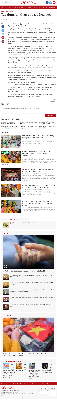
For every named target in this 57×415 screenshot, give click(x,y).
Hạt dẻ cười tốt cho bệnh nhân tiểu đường (28, 122)
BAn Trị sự (41, 388)
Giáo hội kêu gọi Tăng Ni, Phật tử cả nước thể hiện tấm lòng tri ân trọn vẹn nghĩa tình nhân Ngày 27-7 (27, 354)
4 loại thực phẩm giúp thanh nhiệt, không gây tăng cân (9, 127)
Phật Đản (53, 390)
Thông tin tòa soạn (24, 383)
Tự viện (42, 7)
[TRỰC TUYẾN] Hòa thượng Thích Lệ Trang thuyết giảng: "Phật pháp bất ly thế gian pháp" (32, 283)
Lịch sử (3, 10)
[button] (52, 370)
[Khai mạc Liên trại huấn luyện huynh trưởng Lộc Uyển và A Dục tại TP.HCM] (11, 141)
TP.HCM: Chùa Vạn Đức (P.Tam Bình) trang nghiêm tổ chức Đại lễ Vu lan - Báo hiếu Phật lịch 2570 (34, 374)
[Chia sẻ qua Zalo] (2, 33)
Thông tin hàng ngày (12, 361)
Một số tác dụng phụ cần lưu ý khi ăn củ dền (47, 127)
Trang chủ (4, 7)
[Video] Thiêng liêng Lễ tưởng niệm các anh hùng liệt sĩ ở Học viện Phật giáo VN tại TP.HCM (31, 298)
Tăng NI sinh (47, 390)
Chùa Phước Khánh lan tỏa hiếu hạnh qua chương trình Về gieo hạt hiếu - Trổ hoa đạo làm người (37, 203)
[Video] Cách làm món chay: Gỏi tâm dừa (23, 223)
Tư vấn (33, 7)
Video (18, 7)
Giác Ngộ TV (15, 383)
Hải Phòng (41, 392)
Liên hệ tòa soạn (32, 383)
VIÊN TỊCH (53, 388)
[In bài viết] (2, 41)
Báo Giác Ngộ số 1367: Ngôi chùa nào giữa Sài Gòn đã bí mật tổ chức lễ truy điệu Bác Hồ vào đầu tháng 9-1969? (9, 370)
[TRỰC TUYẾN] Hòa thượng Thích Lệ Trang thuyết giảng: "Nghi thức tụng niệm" (30, 305)
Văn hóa (14, 7)
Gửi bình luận (50, 115)
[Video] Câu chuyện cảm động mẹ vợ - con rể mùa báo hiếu (25, 271)
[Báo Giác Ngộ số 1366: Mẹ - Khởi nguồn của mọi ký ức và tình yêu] (45, 366)
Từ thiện (8, 10)
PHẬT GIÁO (47, 388)
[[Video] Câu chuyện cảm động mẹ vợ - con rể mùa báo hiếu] (28, 252)
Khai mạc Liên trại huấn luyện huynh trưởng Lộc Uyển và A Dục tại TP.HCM (38, 137)
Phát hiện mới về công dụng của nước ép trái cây (46, 122)
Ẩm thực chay (15, 11)
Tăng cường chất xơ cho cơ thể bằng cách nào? (28, 127)
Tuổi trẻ (38, 7)
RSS (47, 383)
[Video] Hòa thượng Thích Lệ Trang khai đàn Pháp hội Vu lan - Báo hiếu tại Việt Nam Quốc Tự (31, 276)
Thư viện (7, 315)
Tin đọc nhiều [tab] (15, 219)
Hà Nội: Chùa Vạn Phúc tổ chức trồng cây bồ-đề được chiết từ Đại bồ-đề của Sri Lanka (39, 186)
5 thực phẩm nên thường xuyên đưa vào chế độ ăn (8, 122)
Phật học (28, 7)
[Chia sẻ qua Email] (2, 37)
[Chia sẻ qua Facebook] (2, 26)
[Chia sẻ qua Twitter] (2, 30)
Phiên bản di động (41, 383)
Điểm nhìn (23, 7)
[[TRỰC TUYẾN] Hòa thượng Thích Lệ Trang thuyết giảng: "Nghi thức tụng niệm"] (6, 307)
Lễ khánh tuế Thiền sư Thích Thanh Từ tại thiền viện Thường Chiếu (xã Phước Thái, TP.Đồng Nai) (37, 154)
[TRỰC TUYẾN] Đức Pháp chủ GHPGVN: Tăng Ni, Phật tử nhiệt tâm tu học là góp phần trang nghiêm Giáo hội (31, 290)
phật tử (41, 390)
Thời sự (9, 7)
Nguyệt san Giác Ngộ (50, 7)
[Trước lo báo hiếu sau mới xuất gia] (19, 366)
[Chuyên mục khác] (54, 10)
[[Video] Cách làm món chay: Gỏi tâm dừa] (6, 225)
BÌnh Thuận (47, 392)
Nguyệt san (9, 383)
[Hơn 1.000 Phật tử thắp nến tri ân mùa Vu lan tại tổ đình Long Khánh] (11, 174)
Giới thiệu (53, 392)
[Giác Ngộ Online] (17, 387)
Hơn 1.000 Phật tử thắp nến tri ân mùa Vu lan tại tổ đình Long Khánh (38, 170)
